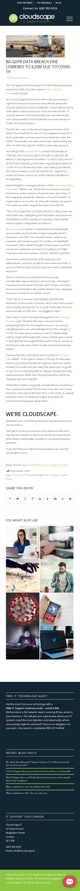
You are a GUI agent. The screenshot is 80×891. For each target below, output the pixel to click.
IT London (17, 474)
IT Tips (26, 78)
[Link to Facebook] (60, 886)
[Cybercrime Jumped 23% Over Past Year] (22, 642)
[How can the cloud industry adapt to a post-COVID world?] (22, 542)
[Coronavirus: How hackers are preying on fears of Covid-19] (22, 609)
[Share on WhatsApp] (25, 499)
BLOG (58, 2)
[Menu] (69, 18)
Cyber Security (15, 78)
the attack (14, 229)
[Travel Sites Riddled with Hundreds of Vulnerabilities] (56, 609)
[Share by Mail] (70, 499)
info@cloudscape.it (24, 850)
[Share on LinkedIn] (40, 499)
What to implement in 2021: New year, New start (26, 793)
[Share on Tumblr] (47, 499)
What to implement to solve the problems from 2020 (28, 786)
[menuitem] (25, 3)
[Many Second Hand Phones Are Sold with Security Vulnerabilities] (56, 576)
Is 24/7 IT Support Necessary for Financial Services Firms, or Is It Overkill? (38, 771)
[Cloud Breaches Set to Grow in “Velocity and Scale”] (56, 542)
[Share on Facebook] (10, 499)
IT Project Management (36, 474)
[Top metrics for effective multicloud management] (22, 576)
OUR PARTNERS (25, 2)
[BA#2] (35, 46)
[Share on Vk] (55, 499)
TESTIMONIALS (44, 2)
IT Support (54, 474)
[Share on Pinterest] (32, 499)
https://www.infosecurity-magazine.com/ (45, 465)
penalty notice (33, 151)
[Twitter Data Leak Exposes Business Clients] (56, 642)
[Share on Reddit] (62, 499)
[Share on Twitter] (17, 499)
